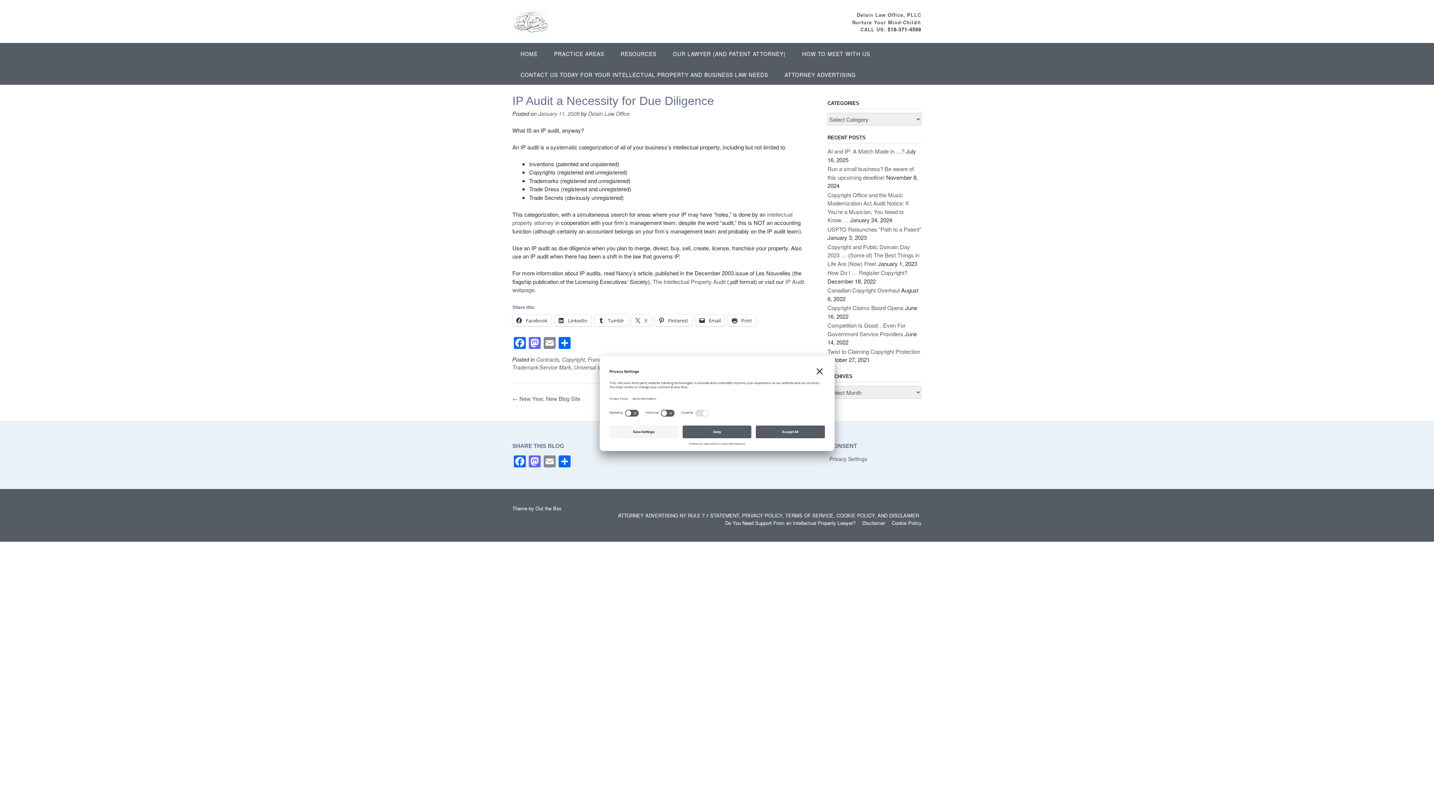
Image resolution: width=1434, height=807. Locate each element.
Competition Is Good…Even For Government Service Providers (867, 329)
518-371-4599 (904, 29)
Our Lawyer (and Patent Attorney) (729, 54)
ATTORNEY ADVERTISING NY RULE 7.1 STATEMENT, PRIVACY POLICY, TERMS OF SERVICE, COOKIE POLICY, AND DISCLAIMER (768, 515)
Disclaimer (873, 522)
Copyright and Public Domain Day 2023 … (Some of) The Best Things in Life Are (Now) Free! (873, 255)
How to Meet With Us (836, 54)
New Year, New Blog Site (546, 398)
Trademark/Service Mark (541, 367)
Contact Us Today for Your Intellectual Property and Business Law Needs (644, 74)
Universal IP (588, 367)
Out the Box (549, 508)
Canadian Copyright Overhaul (864, 290)
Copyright (573, 359)
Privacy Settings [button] (848, 459)
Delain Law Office (609, 113)
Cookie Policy (907, 522)
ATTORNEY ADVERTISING (820, 74)
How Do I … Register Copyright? (867, 272)
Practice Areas (579, 54)
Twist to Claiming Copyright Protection (874, 351)
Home (529, 54)
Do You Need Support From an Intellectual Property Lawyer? (790, 522)
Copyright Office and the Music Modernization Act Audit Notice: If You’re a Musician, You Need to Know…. (868, 207)
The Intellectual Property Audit (689, 281)
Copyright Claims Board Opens (866, 308)
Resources (639, 54)
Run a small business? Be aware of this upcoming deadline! (871, 173)
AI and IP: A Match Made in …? (866, 151)
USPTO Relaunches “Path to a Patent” (874, 229)
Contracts (547, 359)
